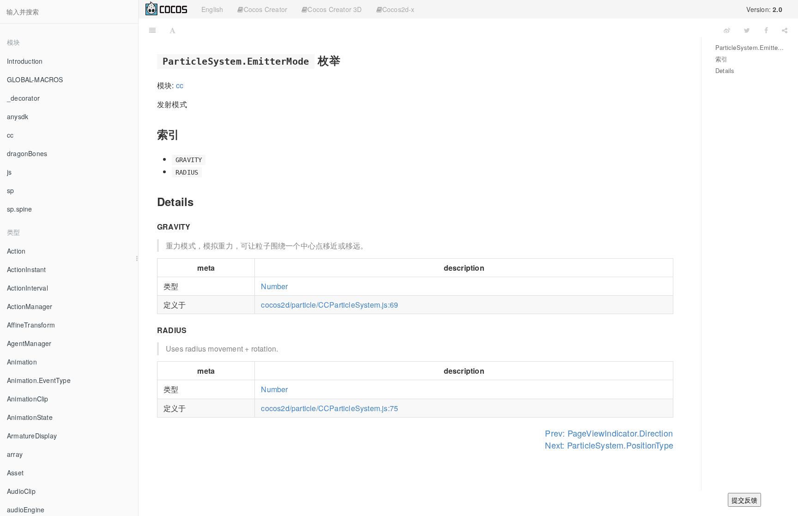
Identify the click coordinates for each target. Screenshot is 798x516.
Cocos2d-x (398, 9)
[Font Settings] (172, 30)
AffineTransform (31, 324)
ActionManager (30, 306)
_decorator (23, 98)
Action (16, 250)
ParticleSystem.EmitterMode (449, 29)
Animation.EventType (39, 380)
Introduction (24, 61)
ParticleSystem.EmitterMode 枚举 (749, 47)
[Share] (784, 30)
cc (10, 135)
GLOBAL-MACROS (35, 79)
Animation (22, 361)
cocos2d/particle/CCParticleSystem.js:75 (329, 408)
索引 (721, 59)
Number (274, 286)
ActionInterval (27, 287)
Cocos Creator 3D (335, 9)
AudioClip (21, 491)
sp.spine (19, 208)
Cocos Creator (266, 9)
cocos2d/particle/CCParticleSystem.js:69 (329, 304)
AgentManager (29, 343)
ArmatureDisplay (32, 435)
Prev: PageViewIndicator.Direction (609, 433)
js (9, 171)
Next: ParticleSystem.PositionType (609, 445)
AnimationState (30, 417)
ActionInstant (26, 269)
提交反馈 (744, 499)
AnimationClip (27, 398)
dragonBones (27, 153)
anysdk (17, 116)
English (212, 9)
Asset (15, 472)
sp (10, 190)
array (15, 454)
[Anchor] (345, 60)
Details (724, 70)
